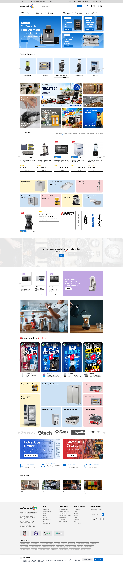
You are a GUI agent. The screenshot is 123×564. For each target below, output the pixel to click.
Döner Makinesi (24, 546)
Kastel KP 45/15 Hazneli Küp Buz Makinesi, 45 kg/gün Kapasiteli (60, 161)
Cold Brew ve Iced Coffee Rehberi (29, 493)
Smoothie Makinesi (88, 546)
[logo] (27, 6)
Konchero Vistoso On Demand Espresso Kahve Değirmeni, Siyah (95, 161)
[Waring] (95, 432)
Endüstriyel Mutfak (85, 549)
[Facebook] (91, 519)
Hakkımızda (88, 1)
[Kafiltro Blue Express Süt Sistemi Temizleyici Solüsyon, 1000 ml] (51, 375)
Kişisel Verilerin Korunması (65, 515)
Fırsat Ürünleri (72, 1)
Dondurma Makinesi (25, 549)
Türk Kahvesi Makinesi (44, 549)
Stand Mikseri (71, 543)
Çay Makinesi (54, 549)
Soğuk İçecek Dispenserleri (91, 493)
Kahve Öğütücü (35, 543)
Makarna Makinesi (64, 549)
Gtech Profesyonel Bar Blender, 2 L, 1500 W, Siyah (78, 161)
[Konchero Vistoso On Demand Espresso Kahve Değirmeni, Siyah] (95, 149)
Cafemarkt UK (46, 523)
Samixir (76, 513)
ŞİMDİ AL (68, 288)
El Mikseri (64, 543)
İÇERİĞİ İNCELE (25, 496)
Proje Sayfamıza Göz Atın (30, 455)
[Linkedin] (94, 519)
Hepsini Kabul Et (98, 559)
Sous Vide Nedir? (67, 493)
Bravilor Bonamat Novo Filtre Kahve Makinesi (48, 214)
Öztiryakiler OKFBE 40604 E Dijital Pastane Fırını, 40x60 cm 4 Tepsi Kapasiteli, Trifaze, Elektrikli (40, 289)
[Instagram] (100, 519)
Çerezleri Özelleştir (87, 559)
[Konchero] (61, 432)
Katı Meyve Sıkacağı (74, 549)
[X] (97, 519)
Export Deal (95, 1)
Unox (75, 511)
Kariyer (45, 515)
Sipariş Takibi (81, 1)
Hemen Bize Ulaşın (72, 455)
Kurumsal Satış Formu (64, 511)
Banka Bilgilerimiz (47, 511)
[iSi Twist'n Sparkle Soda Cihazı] (30, 375)
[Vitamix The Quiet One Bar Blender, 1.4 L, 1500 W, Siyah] (72, 375)
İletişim (101, 1)
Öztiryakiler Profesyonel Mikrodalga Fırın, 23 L (25, 290)
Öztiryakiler (77, 519)
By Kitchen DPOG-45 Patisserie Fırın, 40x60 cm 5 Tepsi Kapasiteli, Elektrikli (44, 161)
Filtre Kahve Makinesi (71, 546)
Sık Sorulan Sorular (63, 509)
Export (44, 513)
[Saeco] (78, 432)
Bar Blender (57, 543)
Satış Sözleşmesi (63, 513)
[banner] (40, 32)
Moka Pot (80, 546)
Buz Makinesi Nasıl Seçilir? (49, 493)
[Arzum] (28, 432)
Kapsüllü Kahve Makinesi (46, 543)
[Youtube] (103, 519)
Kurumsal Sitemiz (47, 519)
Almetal (76, 515)
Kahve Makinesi (60, 546)
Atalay (75, 521)
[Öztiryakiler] (45, 432)
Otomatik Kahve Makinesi (48, 546)
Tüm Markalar (77, 523)
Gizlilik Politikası (62, 517)
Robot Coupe (77, 509)
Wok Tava (34, 549)
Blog (44, 521)
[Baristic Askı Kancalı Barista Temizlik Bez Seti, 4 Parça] (93, 375)
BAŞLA (61, 255)
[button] (38, 46)
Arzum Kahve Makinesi (35, 546)
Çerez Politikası (62, 519)
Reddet (52, 560)
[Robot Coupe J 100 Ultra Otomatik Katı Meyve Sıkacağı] (27, 149)
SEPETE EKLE (27, 170)
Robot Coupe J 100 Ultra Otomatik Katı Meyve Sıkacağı (27, 161)
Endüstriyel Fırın (94, 543)
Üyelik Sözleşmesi (63, 521)
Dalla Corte (76, 517)
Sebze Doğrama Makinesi (83, 543)
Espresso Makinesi (25, 543)
